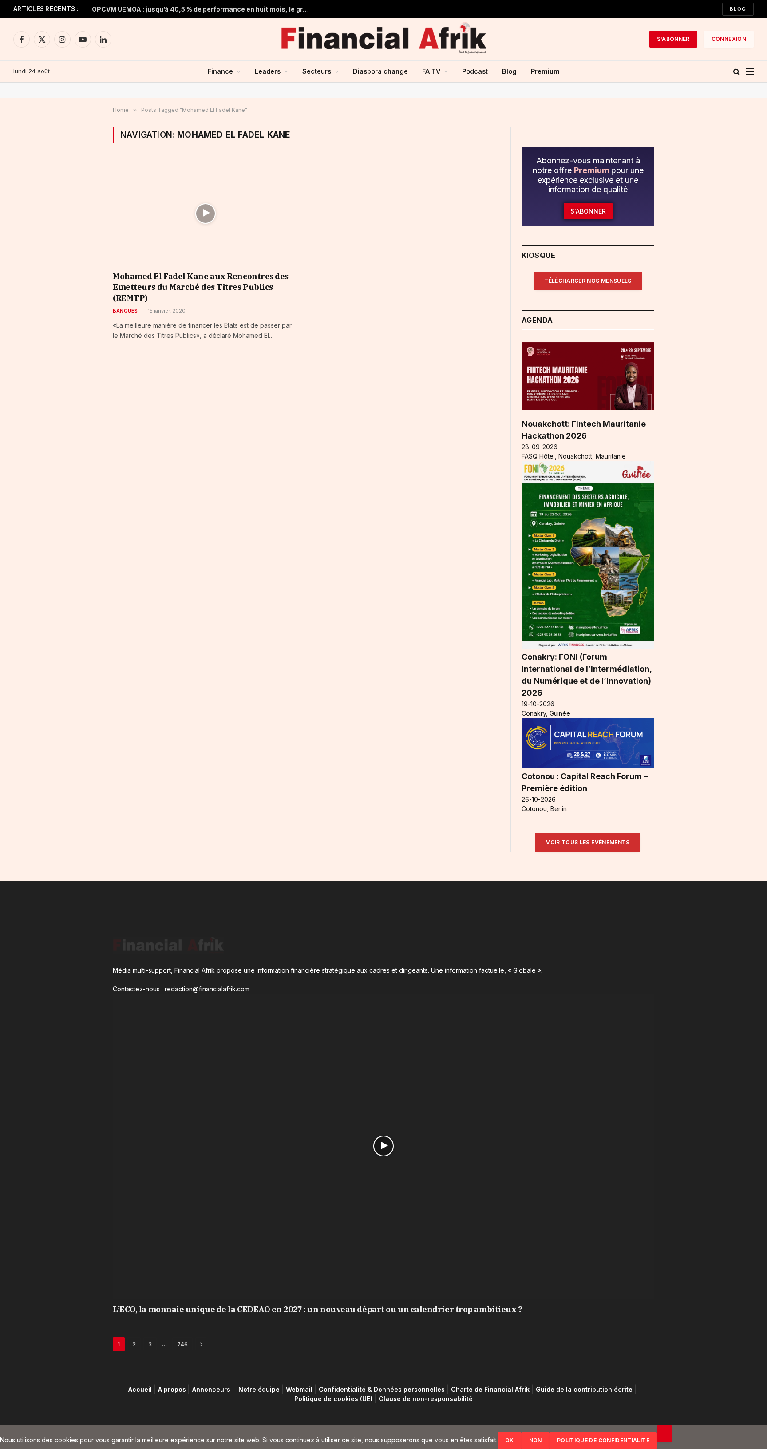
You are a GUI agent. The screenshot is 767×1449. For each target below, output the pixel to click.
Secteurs (316, 71)
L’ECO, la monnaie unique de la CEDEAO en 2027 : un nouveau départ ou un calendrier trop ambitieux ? (317, 1309)
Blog (738, 9)
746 (182, 1344)
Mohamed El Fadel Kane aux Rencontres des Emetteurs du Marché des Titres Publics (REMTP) (201, 287)
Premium (545, 71)
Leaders (268, 71)
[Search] (736, 72)
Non (535, 1440)
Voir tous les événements (588, 842)
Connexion (729, 39)
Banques (125, 311)
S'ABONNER (673, 39)
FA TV (431, 71)
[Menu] (750, 72)
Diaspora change (380, 71)
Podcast (475, 71)
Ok (509, 1440)
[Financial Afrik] (383, 39)
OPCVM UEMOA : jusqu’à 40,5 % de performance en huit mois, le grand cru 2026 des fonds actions (203, 9)
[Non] (664, 1433)
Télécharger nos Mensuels (588, 280)
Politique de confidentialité (603, 1440)
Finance (220, 71)
